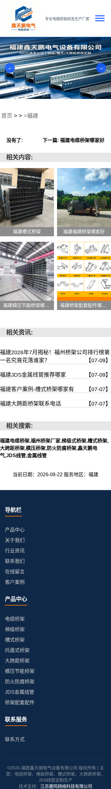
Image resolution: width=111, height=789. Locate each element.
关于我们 (15, 540)
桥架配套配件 (20, 702)
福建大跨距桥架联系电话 (55, 404)
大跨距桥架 (17, 660)
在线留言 (15, 571)
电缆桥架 (15, 619)
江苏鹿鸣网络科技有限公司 (66, 786)
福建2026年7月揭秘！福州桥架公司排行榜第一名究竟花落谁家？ (55, 356)
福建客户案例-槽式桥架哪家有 (55, 389)
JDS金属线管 (19, 692)
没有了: (14, 140)
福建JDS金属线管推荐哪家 (55, 375)
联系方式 (15, 739)
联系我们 (15, 561)
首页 (6, 116)
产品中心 (15, 529)
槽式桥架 (15, 639)
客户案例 (15, 582)
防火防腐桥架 (20, 681)
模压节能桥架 (20, 671)
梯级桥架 (15, 629)
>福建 (31, 116)
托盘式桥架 (17, 650)
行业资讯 (15, 550)
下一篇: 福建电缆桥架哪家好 (74, 140)
